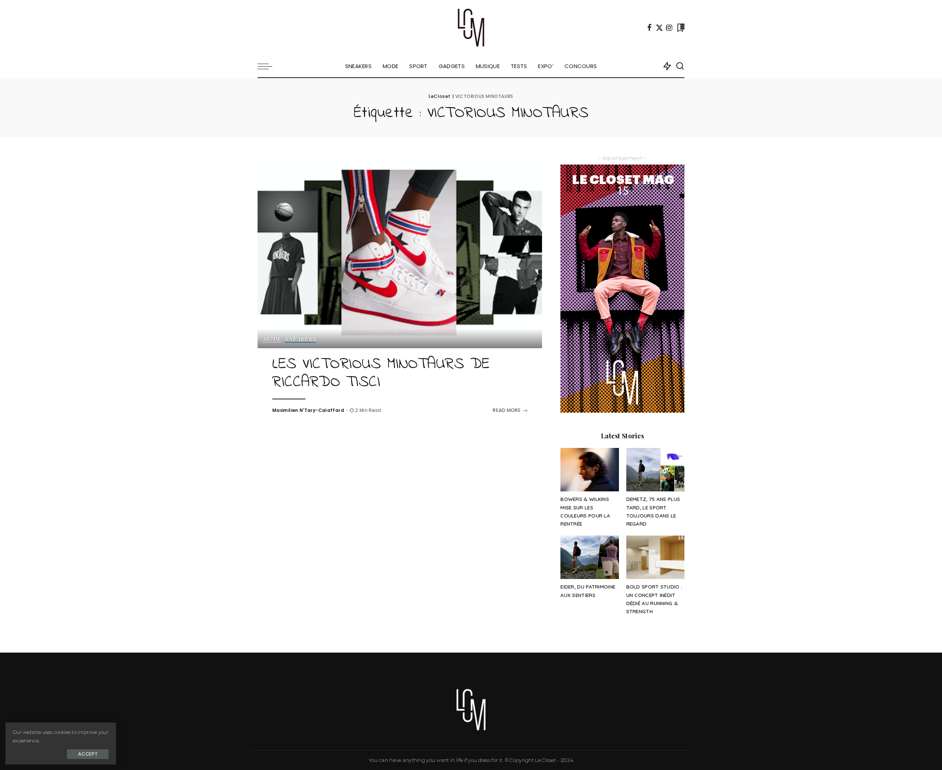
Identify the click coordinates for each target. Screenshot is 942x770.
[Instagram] (669, 27)
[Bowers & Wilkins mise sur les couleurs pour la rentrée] (589, 470)
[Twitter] (659, 27)
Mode (272, 339)
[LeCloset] (471, 27)
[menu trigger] (269, 66)
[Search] (680, 66)
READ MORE (507, 410)
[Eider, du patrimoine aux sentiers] (589, 557)
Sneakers (300, 339)
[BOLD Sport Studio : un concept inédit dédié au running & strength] (655, 557)
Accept (88, 753)
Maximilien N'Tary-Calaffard (308, 410)
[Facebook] (649, 27)
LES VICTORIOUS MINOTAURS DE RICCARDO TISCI (381, 373)
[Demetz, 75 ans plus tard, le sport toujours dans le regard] (655, 470)
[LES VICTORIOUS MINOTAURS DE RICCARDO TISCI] (400, 252)
